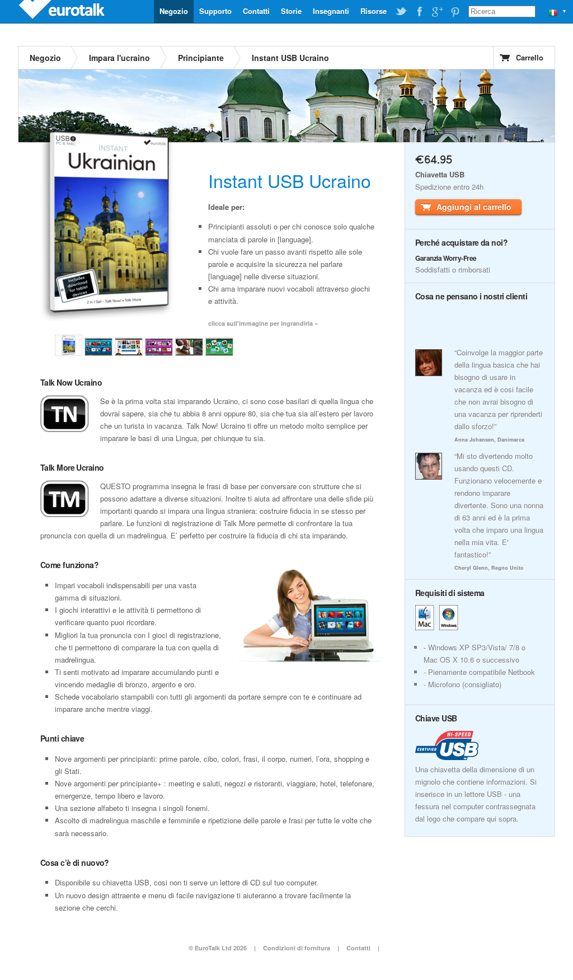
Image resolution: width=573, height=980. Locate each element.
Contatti (256, 11)
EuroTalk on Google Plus (437, 12)
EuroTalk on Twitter (401, 12)
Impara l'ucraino (119, 57)
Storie (291, 11)
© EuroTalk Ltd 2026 (218, 948)
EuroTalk (62, 11)
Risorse (373, 11)
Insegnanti (331, 11)
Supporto (215, 11)
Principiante (201, 57)
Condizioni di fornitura (297, 948)
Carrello (529, 57)
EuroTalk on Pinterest (455, 12)
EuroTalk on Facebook (419, 12)
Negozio (173, 11)
